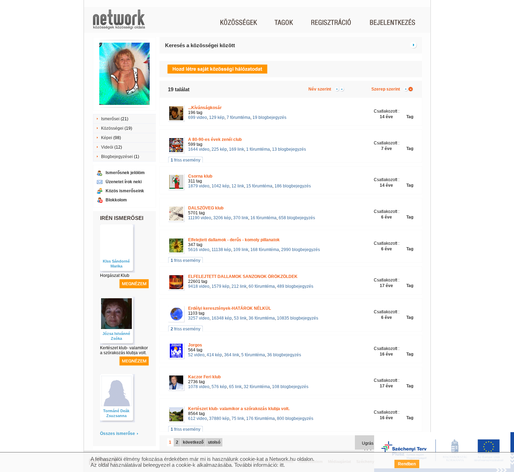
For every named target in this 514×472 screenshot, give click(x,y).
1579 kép (220, 286)
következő (193, 442)
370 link (240, 217)
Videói (107, 147)
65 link (235, 386)
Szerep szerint (385, 89)
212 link (239, 286)
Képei (106, 137)
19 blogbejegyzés (269, 117)
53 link (240, 318)
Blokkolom (116, 200)
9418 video (198, 286)
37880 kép (219, 418)
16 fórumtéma (263, 217)
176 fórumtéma (260, 418)
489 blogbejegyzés (295, 286)
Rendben (407, 464)
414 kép (214, 354)
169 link (236, 149)
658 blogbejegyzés (297, 217)
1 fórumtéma (258, 149)
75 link (237, 418)
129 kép (216, 117)
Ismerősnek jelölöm (125, 172)
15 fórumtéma (259, 186)
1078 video (198, 386)
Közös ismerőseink (125, 190)
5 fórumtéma (253, 354)
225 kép (219, 149)
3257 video (198, 318)
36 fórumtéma (262, 318)
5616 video (198, 249)
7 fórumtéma (238, 117)
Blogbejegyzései (117, 156)
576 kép (219, 386)
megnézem (134, 283)
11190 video (199, 217)
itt (282, 465)
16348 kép (222, 318)
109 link (240, 249)
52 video (196, 354)
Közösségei (112, 128)
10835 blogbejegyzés (297, 318)
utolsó (214, 442)
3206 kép (222, 217)
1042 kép (220, 186)
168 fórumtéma (264, 249)
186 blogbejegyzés (292, 186)
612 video (197, 418)
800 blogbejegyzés (295, 418)
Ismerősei (110, 118)
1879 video (198, 186)
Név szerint (319, 89)
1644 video (198, 149)
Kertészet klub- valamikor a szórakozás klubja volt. (124, 350)
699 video (197, 117)
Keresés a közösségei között (200, 45)
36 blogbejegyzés (284, 354)
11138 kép (221, 249)
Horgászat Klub (114, 275)
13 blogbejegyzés (289, 149)
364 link (231, 354)
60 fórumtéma (262, 286)
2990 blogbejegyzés (300, 249)
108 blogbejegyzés (290, 386)
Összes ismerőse (117, 433)
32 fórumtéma (257, 386)
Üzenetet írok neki (124, 181)
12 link (237, 186)
